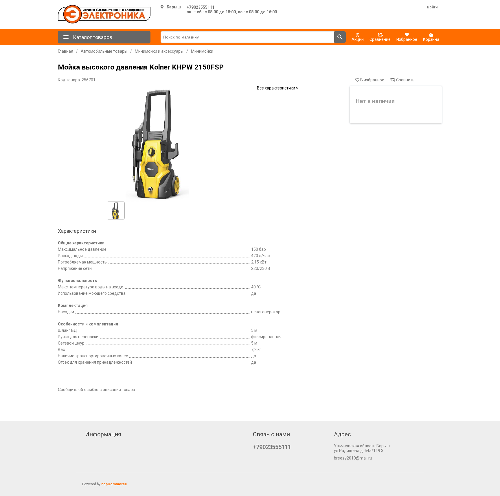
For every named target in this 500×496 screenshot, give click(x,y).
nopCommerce (114, 484)
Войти (432, 7)
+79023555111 (200, 7)
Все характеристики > (277, 88)
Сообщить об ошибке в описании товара (96, 389)
